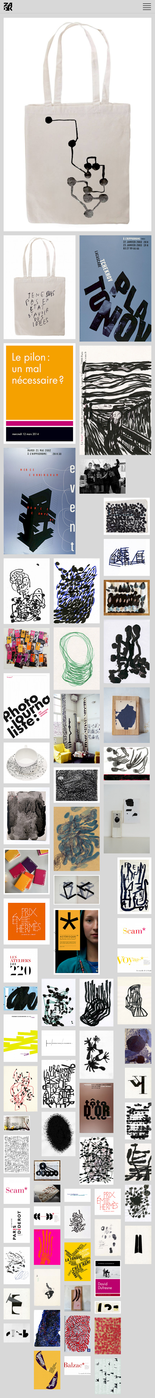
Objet (42, 227)
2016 (20, 227)
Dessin (30, 227)
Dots (10, 227)
